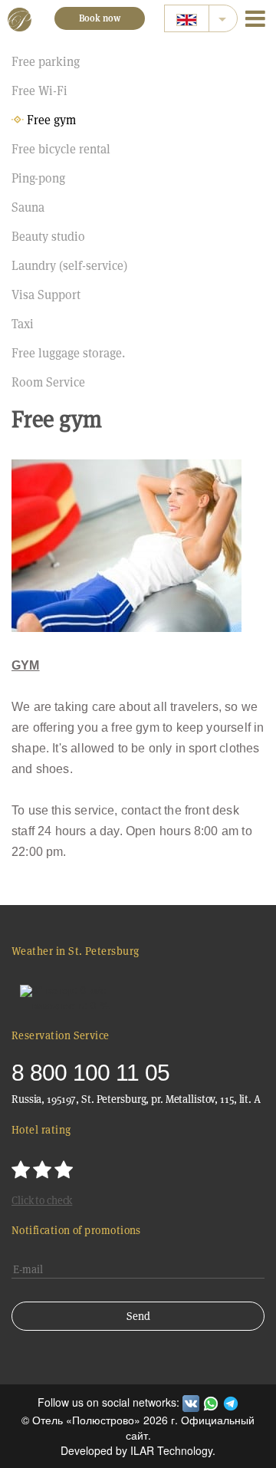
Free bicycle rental (61, 149)
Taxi (23, 324)
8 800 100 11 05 (90, 1072)
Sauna (28, 207)
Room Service (48, 382)
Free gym (51, 120)
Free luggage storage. (68, 353)
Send (138, 1316)
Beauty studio (48, 237)
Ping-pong (38, 178)
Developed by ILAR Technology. (138, 1450)
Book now (99, 18)
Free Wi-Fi (39, 91)
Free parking (46, 62)
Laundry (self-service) (69, 266)
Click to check (42, 1200)
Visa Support (46, 295)
